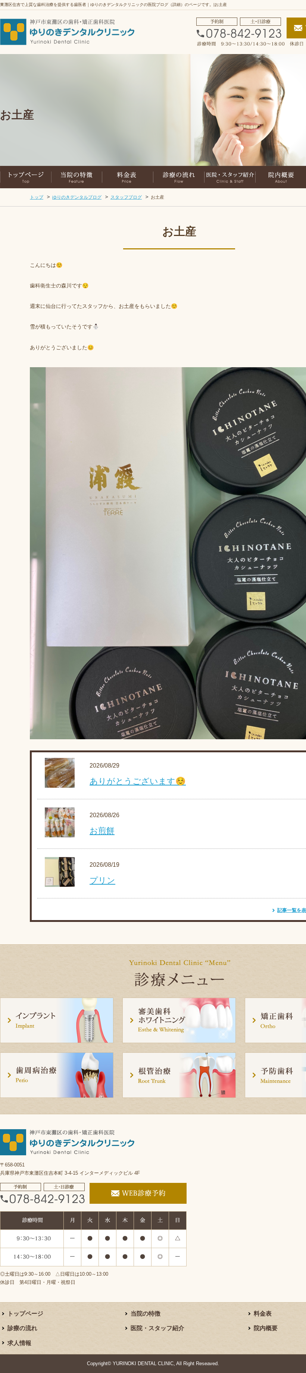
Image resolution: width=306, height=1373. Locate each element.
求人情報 (19, 1343)
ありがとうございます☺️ (138, 781)
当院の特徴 (145, 1313)
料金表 (263, 1313)
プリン (102, 880)
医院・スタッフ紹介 (157, 1328)
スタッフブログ (126, 197)
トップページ (25, 1313)
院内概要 (266, 1328)
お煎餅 (102, 830)
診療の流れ (22, 1328)
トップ (36, 197)
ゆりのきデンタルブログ (77, 197)
